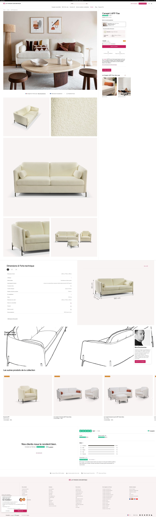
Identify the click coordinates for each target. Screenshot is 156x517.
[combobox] (79, 4)
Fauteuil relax (24, 497)
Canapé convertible (56, 7)
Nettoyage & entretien (79, 498)
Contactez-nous (78, 489)
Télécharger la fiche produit (12, 318)
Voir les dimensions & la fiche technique (109, 64)
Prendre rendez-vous (79, 491)
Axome (28, 515)
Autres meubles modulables (82, 7)
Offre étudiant (51, 503)
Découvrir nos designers (140, 361)
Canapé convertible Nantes (107, 497)
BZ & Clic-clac (65, 7)
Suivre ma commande (52, 505)
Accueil (4, 9)
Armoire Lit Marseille (105, 504)
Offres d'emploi (51, 504)
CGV (130, 493)
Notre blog (50, 494)
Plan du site (131, 494)
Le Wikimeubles (51, 497)
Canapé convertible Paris (106, 489)
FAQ (49, 498)
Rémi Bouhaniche (42, 93)
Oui (71, 302)
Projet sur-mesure (79, 501)
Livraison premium (79, 493)
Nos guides (50, 493)
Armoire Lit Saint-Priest (106, 508)
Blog (96, 7)
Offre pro (50, 501)
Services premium (79, 500)
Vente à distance (78, 490)
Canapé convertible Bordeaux (107, 490)
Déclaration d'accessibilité (133, 496)
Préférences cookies (132, 491)
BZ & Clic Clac (24, 490)
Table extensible (24, 494)
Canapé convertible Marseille (107, 496)
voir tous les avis (39, 452)
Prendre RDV (143, 3)
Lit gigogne (24, 496)
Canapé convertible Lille (106, 491)
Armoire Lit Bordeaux (105, 501)
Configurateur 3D (78, 503)
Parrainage (77, 507)
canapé (104, 59)
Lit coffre (23, 493)
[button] (56, 7)
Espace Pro (3, 0)
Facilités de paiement (79, 496)
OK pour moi (20, 510)
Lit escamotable (24, 491)
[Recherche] (86, 3)
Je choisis (8, 510)
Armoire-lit (72, 7)
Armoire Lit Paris (105, 500)
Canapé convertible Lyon (106, 493)
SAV (76, 497)
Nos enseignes (51, 489)
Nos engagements (52, 496)
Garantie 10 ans (78, 494)
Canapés (8, 9)
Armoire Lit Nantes (105, 505)
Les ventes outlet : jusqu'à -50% (78, 0)
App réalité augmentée (79, 504)
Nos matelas (51, 491)
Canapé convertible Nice (106, 498)
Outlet (77, 505)
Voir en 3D (146, 266)
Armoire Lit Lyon (105, 503)
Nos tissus (50, 490)
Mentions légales (132, 489)
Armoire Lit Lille (105, 507)
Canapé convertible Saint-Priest (107, 494)
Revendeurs (51, 500)
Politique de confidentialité (133, 490)
